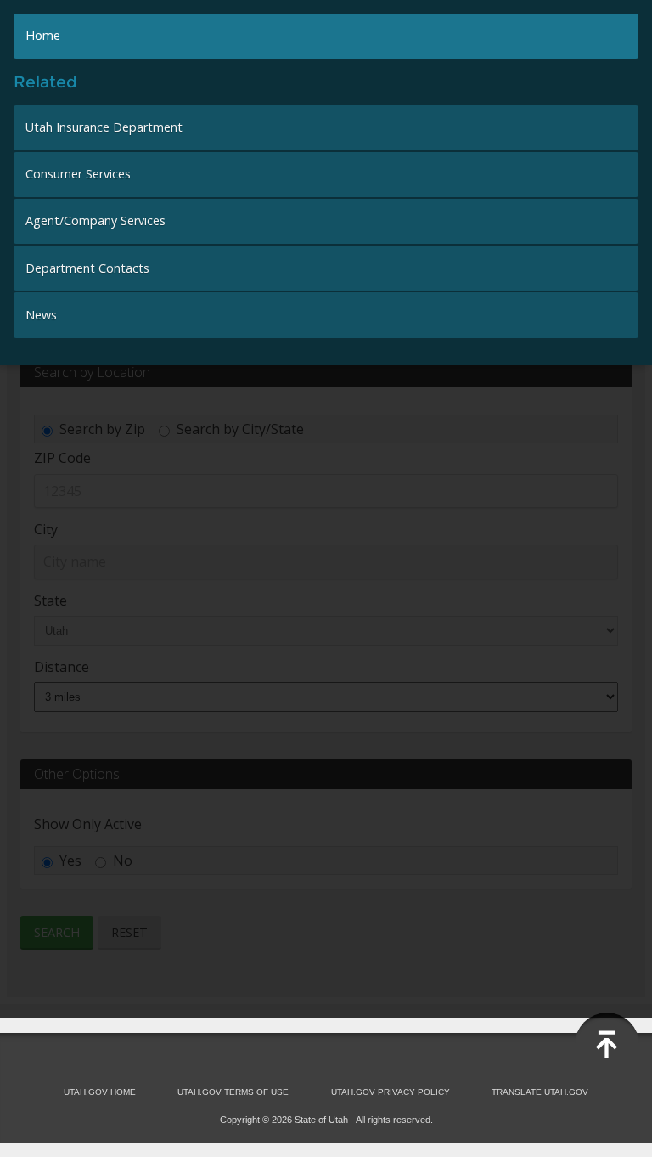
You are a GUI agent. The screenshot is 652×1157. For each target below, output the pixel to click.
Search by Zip (102, 429)
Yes (70, 860)
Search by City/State (240, 429)
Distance (61, 667)
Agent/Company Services (95, 220)
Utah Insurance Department (104, 127)
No (122, 860)
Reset (129, 932)
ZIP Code (62, 458)
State (50, 600)
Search (57, 932)
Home (42, 35)
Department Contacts (87, 268)
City (46, 529)
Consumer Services (78, 174)
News (41, 315)
